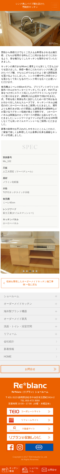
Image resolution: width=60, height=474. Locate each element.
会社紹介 (9, 341)
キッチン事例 (13, 469)
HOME (8, 356)
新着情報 (9, 349)
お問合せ (30, 369)
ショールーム (33, 469)
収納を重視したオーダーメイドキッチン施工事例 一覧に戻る (29, 283)
